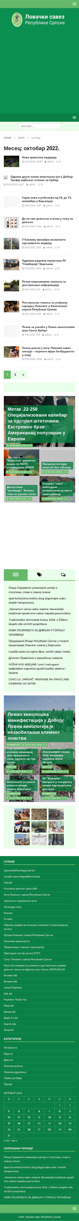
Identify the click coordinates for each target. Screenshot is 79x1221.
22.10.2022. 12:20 (33, 226)
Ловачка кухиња (13, 1066)
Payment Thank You (15, 1000)
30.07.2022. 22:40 (17, 472)
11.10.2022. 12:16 (32, 334)
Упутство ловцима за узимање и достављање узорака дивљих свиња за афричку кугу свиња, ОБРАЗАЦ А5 (35, 967)
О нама (8, 919)
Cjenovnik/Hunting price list (19, 870)
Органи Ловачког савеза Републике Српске (28, 935)
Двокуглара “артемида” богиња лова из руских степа (21, 490)
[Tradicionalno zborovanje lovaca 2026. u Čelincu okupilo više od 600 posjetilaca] (22, 827)
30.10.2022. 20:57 (33, 161)
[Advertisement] (39, 70)
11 (19, 1117)
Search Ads (10, 1024)
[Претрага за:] (39, 126)
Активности (10, 1048)
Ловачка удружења (15, 1072)
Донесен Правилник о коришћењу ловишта (36, 658)
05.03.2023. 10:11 (53, 798)
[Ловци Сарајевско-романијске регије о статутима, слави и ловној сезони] (22, 814)
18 (18, 1123)
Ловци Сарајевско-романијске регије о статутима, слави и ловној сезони (33, 590)
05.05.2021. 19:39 (33, 744)
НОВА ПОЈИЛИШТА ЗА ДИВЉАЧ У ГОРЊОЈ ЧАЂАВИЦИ (37, 1197)
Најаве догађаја (13, 1078)
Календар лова (12, 907)
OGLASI (8, 883)
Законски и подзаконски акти (20, 901)
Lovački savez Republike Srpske (22, 877)
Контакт (8, 913)
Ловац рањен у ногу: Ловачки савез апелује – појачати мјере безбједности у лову (48, 351)
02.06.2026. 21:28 (53, 771)
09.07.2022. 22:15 (17, 498)
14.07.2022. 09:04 (53, 472)
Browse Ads (10, 975)
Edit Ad (8, 994)
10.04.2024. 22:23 (17, 445)
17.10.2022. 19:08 (33, 268)
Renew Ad (9, 1012)
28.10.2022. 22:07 (15, 184)
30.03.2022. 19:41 (17, 798)
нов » (14, 1141)
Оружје (8, 1084)
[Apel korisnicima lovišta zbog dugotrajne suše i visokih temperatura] (39, 814)
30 (70, 1130)
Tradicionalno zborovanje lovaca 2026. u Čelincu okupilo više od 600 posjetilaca (38, 622)
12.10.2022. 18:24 (33, 314)
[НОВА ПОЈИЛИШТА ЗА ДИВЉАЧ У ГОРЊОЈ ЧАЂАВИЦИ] (39, 827)
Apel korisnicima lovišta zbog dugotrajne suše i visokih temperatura (35, 1169)
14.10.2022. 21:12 (32, 289)
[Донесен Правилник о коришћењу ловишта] (39, 839)
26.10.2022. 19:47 (33, 205)
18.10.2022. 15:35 (33, 247)
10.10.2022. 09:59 (33, 359)
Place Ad (9, 1006)
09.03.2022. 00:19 (53, 498)
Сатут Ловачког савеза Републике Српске (28, 959)
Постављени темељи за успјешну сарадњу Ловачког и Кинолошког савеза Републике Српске (44, 306)
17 (9, 1123)
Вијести (8, 1054)
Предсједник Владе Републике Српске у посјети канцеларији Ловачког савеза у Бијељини (39, 643)
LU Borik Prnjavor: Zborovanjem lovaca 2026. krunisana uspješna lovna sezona (56, 755)
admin (50, 161)
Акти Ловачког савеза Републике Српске (27, 895)
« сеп (7, 1141)
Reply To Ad (10, 1018)
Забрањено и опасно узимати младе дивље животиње (21, 785)
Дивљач (8, 1060)
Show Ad (9, 1030)
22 (59, 1123)
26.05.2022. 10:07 (17, 771)
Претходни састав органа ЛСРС (22, 953)
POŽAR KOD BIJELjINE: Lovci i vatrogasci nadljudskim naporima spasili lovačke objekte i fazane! (37, 668)
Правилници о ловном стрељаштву (24, 947)
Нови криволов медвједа (39, 157)
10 (8, 1117)
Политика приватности (17, 941)
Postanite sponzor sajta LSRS (20, 889)
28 (49, 1130)
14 (49, 1117)
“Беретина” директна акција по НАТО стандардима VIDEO (21, 464)
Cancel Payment (13, 988)
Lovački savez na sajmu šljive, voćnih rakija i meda (39, 652)
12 (29, 1117)
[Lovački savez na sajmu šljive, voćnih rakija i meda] (22, 839)
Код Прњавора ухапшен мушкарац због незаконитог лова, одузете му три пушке (21, 755)
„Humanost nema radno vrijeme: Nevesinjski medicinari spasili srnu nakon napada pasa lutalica (39, 611)
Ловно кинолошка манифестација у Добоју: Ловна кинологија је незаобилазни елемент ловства (36, 726)
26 (28, 1130)
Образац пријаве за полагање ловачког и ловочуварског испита (36, 927)
